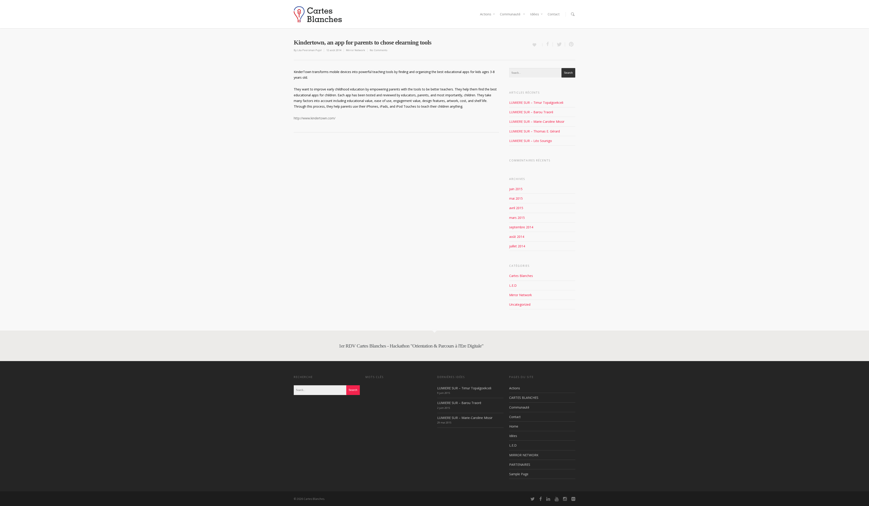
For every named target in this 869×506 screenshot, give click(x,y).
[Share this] (547, 44)
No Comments (378, 50)
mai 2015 (516, 198)
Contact (554, 14)
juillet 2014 (517, 246)
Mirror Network (355, 50)
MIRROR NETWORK (523, 455)
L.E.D (513, 285)
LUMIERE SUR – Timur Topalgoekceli (536, 102)
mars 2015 (517, 217)
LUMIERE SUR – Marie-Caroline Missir (536, 121)
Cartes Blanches (521, 276)
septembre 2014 (521, 227)
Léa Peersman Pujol (309, 50)
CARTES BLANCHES (523, 397)
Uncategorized (519, 304)
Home (513, 426)
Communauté (510, 14)
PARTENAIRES (519, 464)
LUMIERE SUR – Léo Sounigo (530, 141)
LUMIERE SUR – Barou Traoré (531, 112)
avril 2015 (516, 208)
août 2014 (516, 236)
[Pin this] (570, 44)
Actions (485, 14)
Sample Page (518, 474)
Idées (534, 14)
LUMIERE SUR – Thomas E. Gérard (534, 131)
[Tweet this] (559, 44)
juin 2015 (516, 189)
